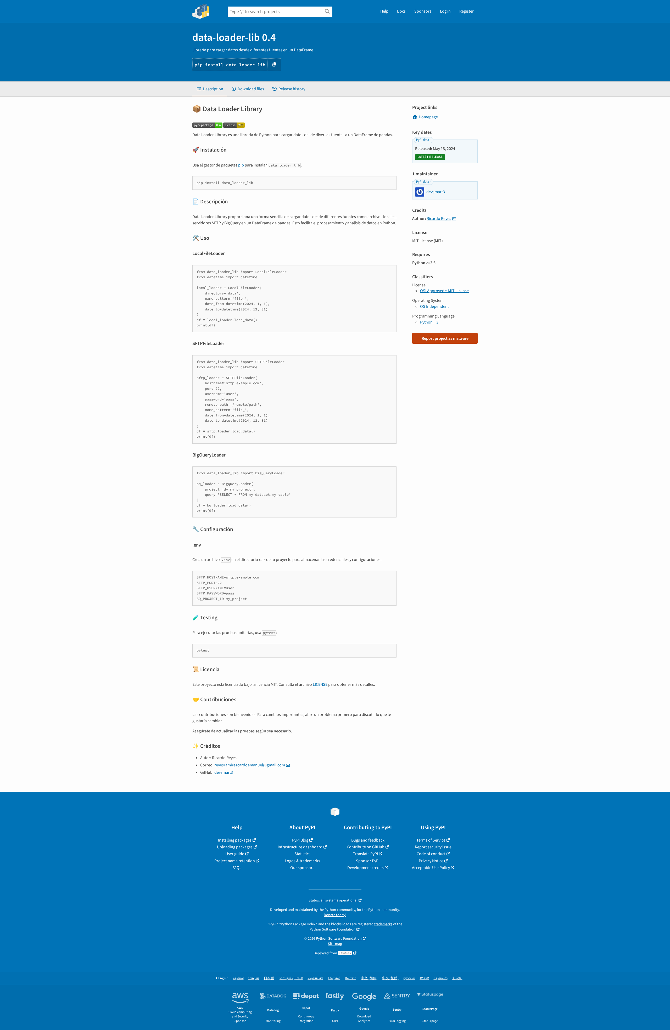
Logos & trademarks (302, 861)
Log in (445, 11)
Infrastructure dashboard (300, 847)
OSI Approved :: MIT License (444, 291)
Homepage (428, 117)
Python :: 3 (429, 322)
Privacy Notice (431, 861)
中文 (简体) (369, 978)
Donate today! (335, 915)
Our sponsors (302, 868)
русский (409, 978)
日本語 (269, 978)
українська (315, 978)
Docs (401, 11)
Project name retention (234, 861)
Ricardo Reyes (439, 218)
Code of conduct (431, 854)
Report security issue (433, 847)
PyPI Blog (300, 840)
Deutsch (350, 978)
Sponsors (422, 11)
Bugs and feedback (367, 840)
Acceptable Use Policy (431, 868)
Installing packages (235, 840)
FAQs (236, 868)
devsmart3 (223, 772)
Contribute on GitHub (365, 847)
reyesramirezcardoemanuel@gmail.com (249, 765)
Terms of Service (430, 840)
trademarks (383, 924)
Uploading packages (235, 847)
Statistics (302, 854)
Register (466, 11)
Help (384, 11)
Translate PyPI (365, 854)
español (238, 978)
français (253, 978)
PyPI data (422, 139)
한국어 (457, 978)
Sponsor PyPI (367, 861)
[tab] (209, 89)
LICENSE (320, 684)
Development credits (365, 868)
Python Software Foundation (332, 929)
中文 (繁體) (390, 978)
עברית (424, 978)
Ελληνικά (334, 978)
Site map (335, 944)
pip (241, 165)
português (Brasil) (291, 978)
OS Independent (434, 306)
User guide (234, 854)
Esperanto (441, 978)
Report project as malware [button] (445, 338)
